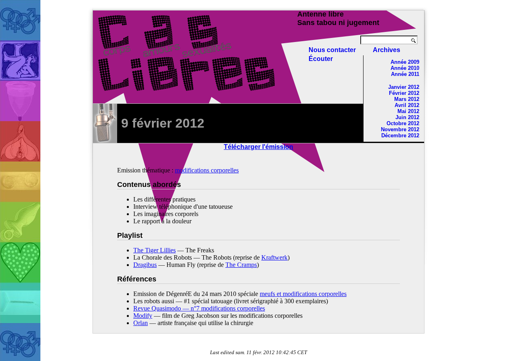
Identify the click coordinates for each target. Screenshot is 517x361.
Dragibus (145, 264)
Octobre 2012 (403, 123)
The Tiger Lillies (154, 250)
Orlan (140, 322)
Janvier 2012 (403, 87)
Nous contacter (332, 49)
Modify (142, 315)
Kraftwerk (274, 257)
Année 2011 (405, 74)
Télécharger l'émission (258, 146)
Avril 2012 (407, 105)
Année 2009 (405, 62)
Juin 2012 (407, 117)
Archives (386, 49)
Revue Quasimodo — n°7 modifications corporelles (199, 308)
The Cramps (241, 264)
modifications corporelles (207, 170)
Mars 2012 (406, 99)
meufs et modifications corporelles (303, 293)
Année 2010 (405, 68)
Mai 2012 (408, 111)
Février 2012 (404, 93)
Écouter (321, 58)
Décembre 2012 (400, 135)
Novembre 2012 (400, 129)
